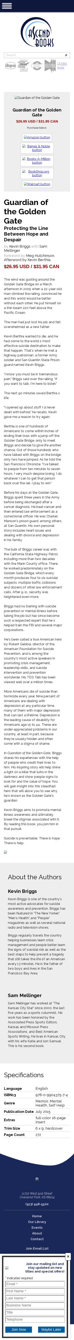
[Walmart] (37, 184)
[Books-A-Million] (37, 160)
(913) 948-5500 (37, 1204)
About (37, 1233)
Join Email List (37, 1248)
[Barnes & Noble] (37, 148)
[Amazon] (37, 137)
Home (37, 1216)
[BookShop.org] (37, 173)
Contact (37, 1239)
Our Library (37, 1222)
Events (37, 1228)
